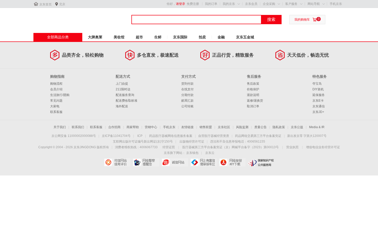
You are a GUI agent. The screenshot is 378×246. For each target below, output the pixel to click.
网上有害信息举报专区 (203, 162)
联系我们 (78, 127)
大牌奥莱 (95, 37)
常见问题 (56, 100)
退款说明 (253, 95)
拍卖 (202, 37)
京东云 (209, 153)
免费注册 (193, 4)
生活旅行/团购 (59, 95)
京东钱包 (192, 153)
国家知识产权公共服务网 (261, 162)
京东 (50, 17)
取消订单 (253, 106)
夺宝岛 (317, 83)
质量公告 (260, 127)
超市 (139, 37)
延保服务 (318, 95)
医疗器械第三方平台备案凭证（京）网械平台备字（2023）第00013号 (230, 147)
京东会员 (251, 4)
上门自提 (122, 83)
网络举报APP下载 (232, 162)
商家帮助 (133, 127)
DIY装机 (318, 89)
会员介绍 (56, 89)
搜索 (271, 19)
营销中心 (151, 127)
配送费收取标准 (126, 100)
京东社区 (224, 127)
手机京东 (336, 4)
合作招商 (114, 127)
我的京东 (229, 4)
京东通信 (318, 106)
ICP (139, 136)
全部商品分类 (58, 37)
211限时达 (123, 89)
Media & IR (317, 127)
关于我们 (59, 127)
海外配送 (122, 106)
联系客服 (56, 112)
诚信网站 (174, 162)
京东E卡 (318, 100)
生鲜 (157, 37)
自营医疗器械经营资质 (213, 136)
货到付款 (187, 83)
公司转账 (187, 106)
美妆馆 (119, 37)
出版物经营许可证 (191, 141)
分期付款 (187, 95)
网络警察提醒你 (146, 162)
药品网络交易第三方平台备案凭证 (258, 136)
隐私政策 (279, 127)
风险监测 (242, 127)
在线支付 (187, 89)
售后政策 (253, 83)
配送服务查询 (125, 95)
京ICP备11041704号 (116, 136)
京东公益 (297, 127)
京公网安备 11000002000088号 (73, 136)
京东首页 (45, 4)
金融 (221, 37)
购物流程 (56, 83)
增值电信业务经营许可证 (323, 147)
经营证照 (169, 147)
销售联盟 (206, 127)
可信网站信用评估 (117, 162)
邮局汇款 (187, 100)
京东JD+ (318, 112)
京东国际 (180, 37)
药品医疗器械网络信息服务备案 (170, 136)
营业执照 (292, 147)
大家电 (54, 106)
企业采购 (269, 4)
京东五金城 (245, 37)
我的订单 (211, 4)
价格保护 (253, 89)
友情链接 (187, 127)
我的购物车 (302, 19)
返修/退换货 (255, 100)
